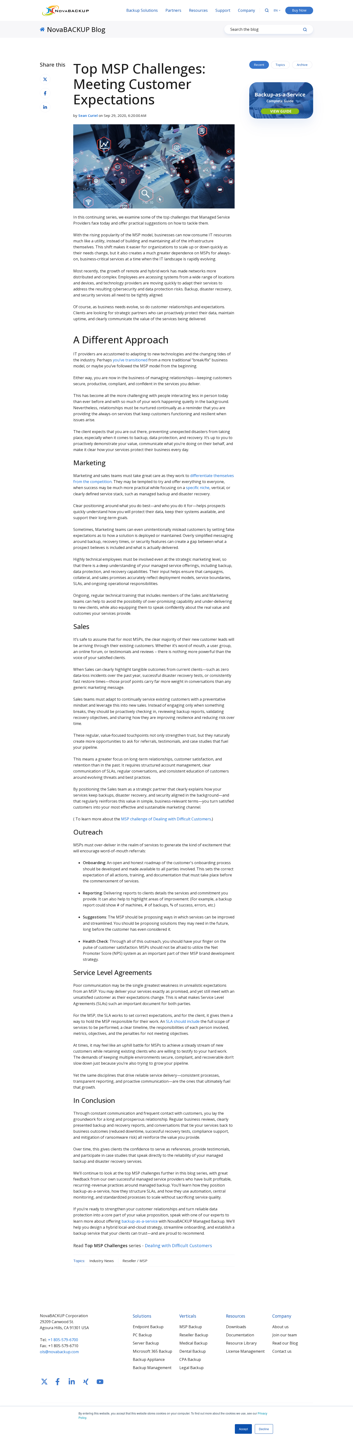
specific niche (197, 487)
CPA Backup (190, 1359)
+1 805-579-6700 (63, 1339)
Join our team (284, 1335)
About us (280, 1326)
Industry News (101, 1260)
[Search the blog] (305, 29)
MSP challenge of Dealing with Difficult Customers (166, 819)
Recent (259, 65)
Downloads (236, 1326)
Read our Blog (285, 1343)
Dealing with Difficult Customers (178, 1245)
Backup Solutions (142, 10)
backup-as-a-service (140, 1221)
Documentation (240, 1335)
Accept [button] (243, 1429)
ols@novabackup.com (59, 1351)
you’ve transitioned (130, 360)
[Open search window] (266, 10)
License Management (245, 1351)
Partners (173, 10)
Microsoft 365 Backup (152, 1351)
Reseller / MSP (134, 1260)
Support (222, 10)
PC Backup (142, 1335)
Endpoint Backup (148, 1326)
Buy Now (299, 10)
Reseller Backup (193, 1335)
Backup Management (152, 1367)
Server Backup (146, 1343)
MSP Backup (190, 1326)
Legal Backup (191, 1367)
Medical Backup (193, 1343)
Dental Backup (192, 1351)
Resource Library (241, 1343)
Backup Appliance (149, 1359)
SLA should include (183, 1021)
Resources (198, 10)
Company (246, 10)
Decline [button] (264, 1429)
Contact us (282, 1351)
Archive (302, 65)
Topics (280, 65)
